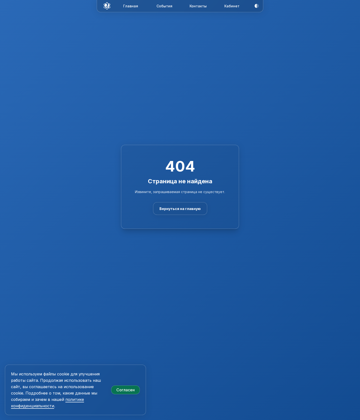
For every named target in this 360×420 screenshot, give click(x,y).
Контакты (198, 6)
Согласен (125, 389)
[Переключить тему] (257, 6)
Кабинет (232, 6)
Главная (130, 6)
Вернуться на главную (180, 209)
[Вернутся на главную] (108, 6)
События (164, 6)
